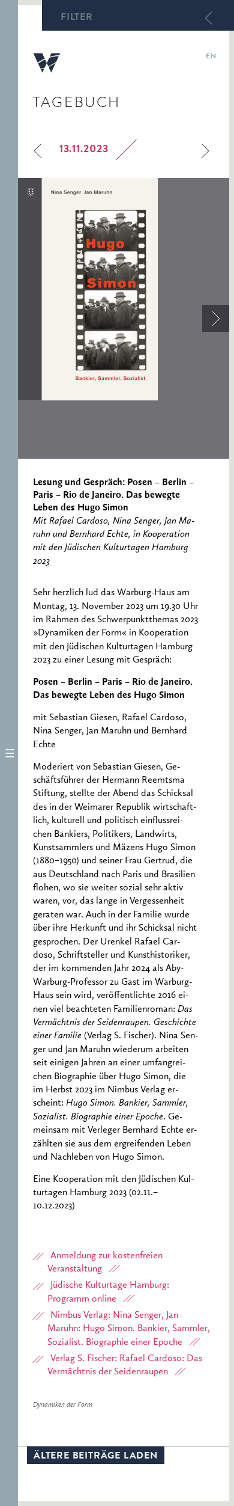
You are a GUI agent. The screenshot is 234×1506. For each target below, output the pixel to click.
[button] (9, 753)
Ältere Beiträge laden (96, 1457)
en (211, 57)
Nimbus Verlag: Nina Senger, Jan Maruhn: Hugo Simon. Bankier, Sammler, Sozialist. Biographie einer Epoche (128, 1329)
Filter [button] (77, 18)
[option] (123, 289)
